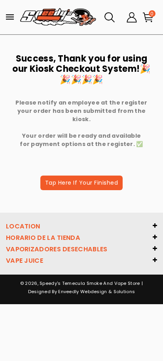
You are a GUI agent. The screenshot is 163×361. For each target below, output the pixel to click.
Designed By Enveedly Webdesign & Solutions (81, 291)
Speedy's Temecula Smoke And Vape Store (90, 283)
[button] (109, 17)
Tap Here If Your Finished (81, 183)
